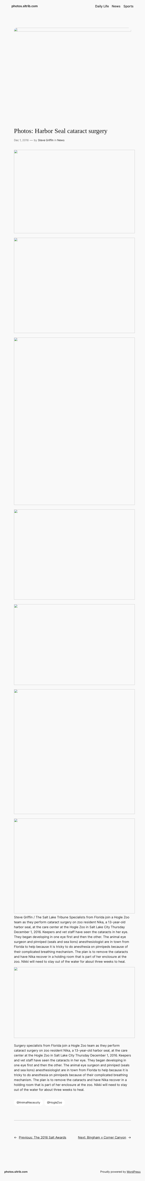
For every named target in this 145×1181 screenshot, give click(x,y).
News (61, 140)
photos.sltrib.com (25, 6)
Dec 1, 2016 (21, 140)
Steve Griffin (45, 140)
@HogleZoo (54, 1102)
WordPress (134, 1171)
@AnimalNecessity (28, 1102)
